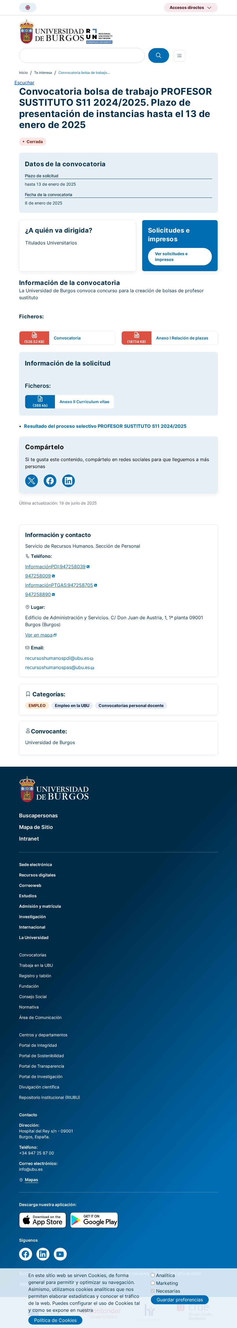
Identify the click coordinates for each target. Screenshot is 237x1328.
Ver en (39, 635)
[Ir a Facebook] (50, 480)
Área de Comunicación (40, 1017)
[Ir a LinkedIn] (68, 480)
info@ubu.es (30, 1169)
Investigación (32, 916)
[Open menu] (179, 55)
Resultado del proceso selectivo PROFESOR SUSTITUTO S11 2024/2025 (105, 426)
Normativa (29, 1006)
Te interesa (43, 72)
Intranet (29, 839)
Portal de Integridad (38, 1045)
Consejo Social (33, 996)
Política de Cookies (55, 1320)
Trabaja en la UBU (36, 965)
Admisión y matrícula (40, 906)
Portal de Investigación (40, 1076)
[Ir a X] (31, 480)
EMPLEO (37, 705)
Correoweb (30, 885)
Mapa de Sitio (36, 827)
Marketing (167, 1283)
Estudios (28, 895)
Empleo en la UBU (72, 705)
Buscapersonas (38, 815)
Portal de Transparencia (41, 1066)
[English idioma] (27, 7)
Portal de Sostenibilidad (41, 1055)
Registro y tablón (35, 975)
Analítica (165, 1275)
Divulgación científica (39, 1086)
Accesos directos (187, 7)
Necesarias (168, 1291)
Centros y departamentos (43, 1034)
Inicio (23, 72)
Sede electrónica (35, 864)
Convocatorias (32, 954)
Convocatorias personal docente (131, 705)
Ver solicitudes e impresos (171, 256)
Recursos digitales (37, 874)
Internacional (32, 927)
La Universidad (34, 937)
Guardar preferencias (180, 1300)
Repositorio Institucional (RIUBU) (49, 1097)
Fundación (29, 986)
